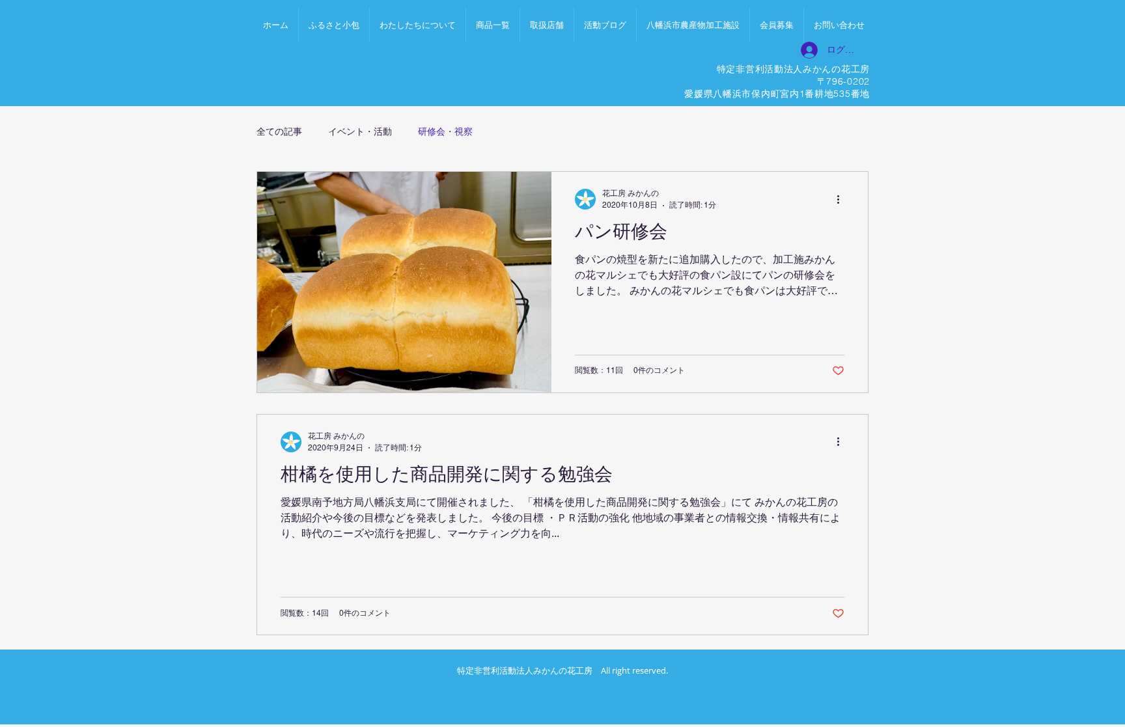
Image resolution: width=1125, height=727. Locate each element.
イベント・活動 (360, 131)
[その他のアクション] (842, 199)
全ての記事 (279, 131)
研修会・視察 (445, 131)
